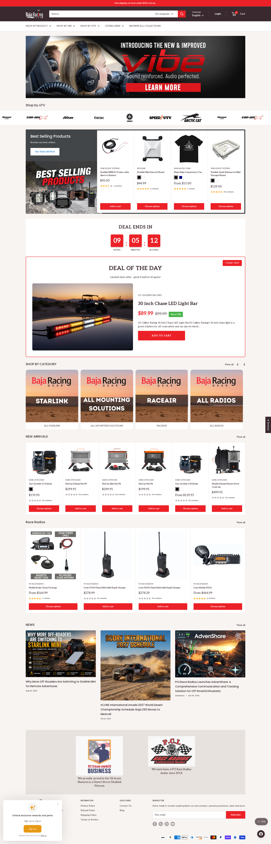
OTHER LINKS (112, 26)
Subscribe (236, 814)
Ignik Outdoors (36, 480)
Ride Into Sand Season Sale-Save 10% (135, 3)
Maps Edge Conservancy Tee (188, 172)
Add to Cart (161, 335)
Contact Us (125, 806)
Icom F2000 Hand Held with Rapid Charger (159, 587)
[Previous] (238, 364)
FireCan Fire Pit (146, 484)
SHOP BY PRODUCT (37, 26)
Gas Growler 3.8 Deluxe (186, 484)
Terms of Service (89, 819)
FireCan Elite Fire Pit (111, 484)
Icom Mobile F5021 (203, 587)
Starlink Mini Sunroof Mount (151, 172)
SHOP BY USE (64, 26)
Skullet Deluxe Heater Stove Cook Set (225, 485)
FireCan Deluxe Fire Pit (76, 484)
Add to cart (115, 206)
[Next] (244, 171)
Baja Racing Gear (182, 168)
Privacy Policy (88, 806)
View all (229, 364)
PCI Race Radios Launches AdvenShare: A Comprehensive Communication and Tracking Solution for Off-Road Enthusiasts (207, 686)
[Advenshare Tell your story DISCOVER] (135, 67)
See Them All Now (45, 151)
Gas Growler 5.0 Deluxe (40, 484)
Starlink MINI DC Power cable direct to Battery (114, 174)
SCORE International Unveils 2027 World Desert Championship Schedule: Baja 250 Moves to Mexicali (132, 709)
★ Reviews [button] (268, 424)
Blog (122, 810)
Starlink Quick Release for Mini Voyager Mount (225, 174)
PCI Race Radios (36, 584)
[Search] (182, 14)
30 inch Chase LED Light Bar (167, 303)
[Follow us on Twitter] (161, 824)
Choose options (152, 206)
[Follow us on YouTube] (172, 824)
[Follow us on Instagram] (167, 824)
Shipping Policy (88, 815)
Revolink (141, 168)
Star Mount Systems (110, 168)
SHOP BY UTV (88, 26)
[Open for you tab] (261, 834)
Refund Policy (88, 810)
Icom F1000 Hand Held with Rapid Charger (105, 587)
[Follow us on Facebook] (155, 824)
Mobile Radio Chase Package (43, 587)
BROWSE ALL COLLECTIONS (145, 26)
